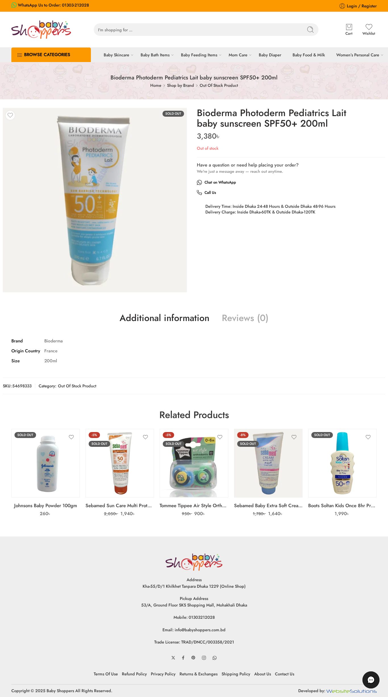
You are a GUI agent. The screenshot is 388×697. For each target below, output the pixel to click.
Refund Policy (134, 674)
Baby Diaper (270, 55)
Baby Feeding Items (199, 55)
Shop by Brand (180, 85)
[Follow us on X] (173, 658)
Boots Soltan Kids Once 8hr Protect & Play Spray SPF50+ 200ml (342, 505)
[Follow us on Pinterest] (193, 657)
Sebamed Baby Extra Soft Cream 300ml (268, 505)
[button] (370, 679)
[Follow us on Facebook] (183, 657)
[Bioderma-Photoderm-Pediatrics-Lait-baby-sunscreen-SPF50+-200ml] (95, 200)
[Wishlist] (10, 115)
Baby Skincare (116, 55)
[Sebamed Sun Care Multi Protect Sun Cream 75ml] (120, 463)
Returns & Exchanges (199, 674)
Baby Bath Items (155, 55)
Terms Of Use (106, 674)
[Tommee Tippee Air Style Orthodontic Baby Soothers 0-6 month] (194, 463)
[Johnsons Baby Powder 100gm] (46, 463)
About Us (262, 674)
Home (155, 85)
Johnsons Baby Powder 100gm (45, 505)
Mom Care (238, 55)
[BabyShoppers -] (41, 29)
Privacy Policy (163, 674)
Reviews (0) (245, 318)
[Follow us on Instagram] (203, 657)
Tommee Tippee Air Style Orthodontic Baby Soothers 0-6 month (194, 505)
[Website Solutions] (351, 691)
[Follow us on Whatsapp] (214, 657)
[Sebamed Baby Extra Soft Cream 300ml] (268, 463)
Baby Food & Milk (309, 55)
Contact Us (284, 674)
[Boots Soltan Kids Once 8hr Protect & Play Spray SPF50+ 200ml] (342, 463)
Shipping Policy (236, 674)
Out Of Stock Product (219, 85)
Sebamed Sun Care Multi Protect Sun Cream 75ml (119, 505)
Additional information (164, 318)
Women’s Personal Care (357, 55)
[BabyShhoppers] (194, 561)
